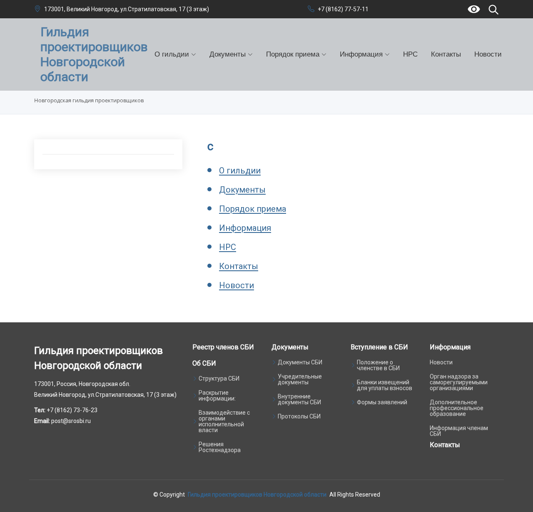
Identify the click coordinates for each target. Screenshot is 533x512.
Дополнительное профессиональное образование (456, 408)
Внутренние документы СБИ (299, 399)
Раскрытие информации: (217, 395)
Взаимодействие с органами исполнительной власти (224, 421)
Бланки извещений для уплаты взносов (384, 385)
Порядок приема (252, 209)
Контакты (446, 54)
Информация (245, 228)
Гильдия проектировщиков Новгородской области (257, 494)
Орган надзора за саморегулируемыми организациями (459, 382)
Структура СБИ (219, 378)
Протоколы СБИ (299, 416)
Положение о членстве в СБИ (378, 365)
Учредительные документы (300, 379)
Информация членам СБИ (459, 431)
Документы (242, 190)
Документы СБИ (300, 362)
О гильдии (240, 171)
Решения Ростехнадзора (220, 447)
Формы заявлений (382, 402)
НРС (410, 54)
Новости (488, 54)
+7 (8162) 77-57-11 (343, 9)
